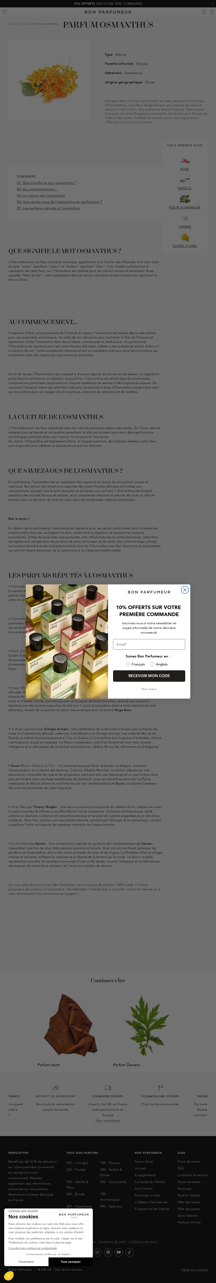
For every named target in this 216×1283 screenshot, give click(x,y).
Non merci (149, 689)
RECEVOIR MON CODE (149, 676)
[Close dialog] (185, 589)
